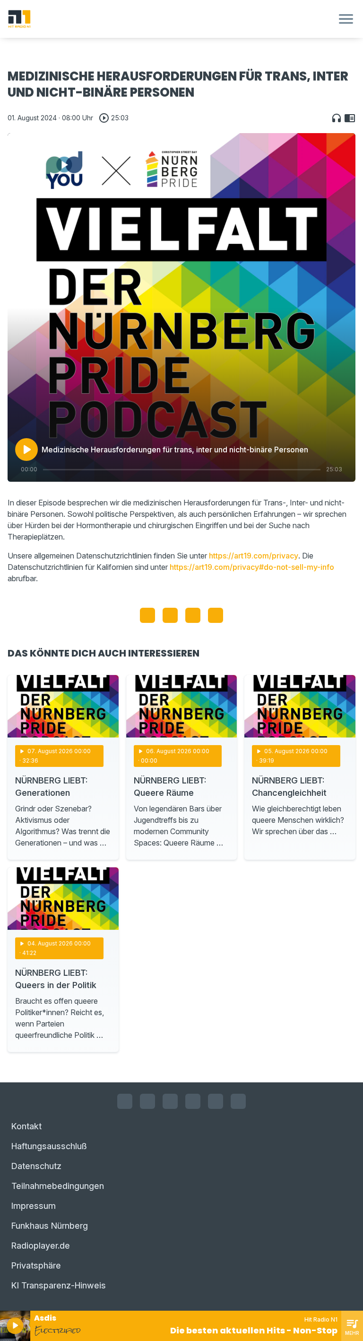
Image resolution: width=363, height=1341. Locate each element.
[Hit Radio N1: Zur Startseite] (170, 18)
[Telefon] (238, 1101)
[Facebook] (124, 1101)
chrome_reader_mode (349, 118)
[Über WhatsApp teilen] (192, 615)
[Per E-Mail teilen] (215, 615)
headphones (336, 118)
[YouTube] (170, 1101)
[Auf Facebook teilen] (147, 615)
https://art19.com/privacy (253, 555)
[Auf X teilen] (170, 615)
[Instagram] (147, 1101)
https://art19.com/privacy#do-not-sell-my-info (252, 567)
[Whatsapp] (192, 1101)
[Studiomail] (215, 1101)
